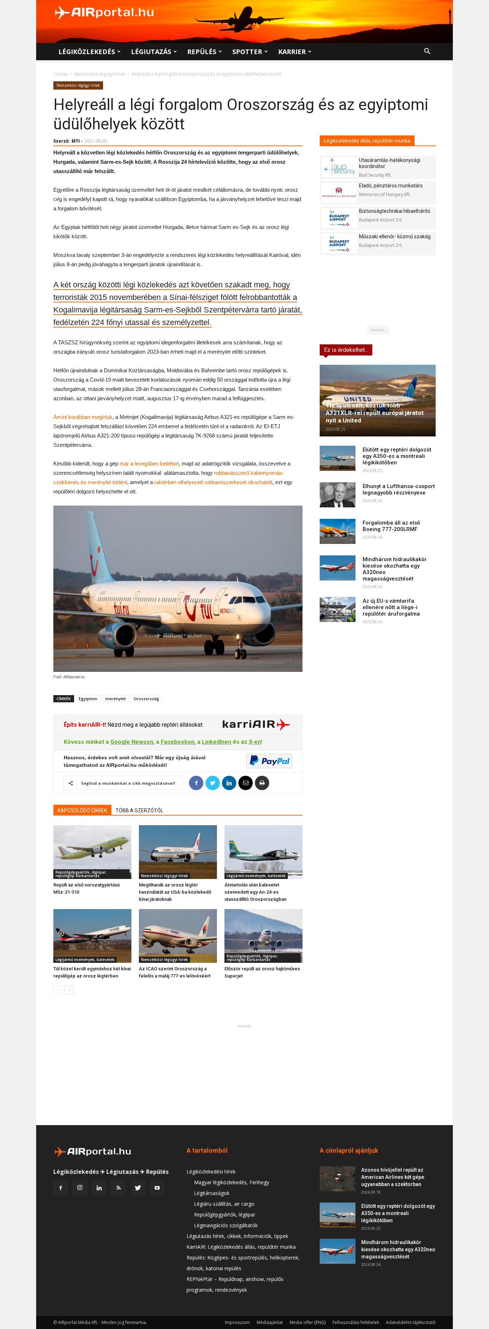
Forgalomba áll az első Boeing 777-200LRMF (391, 526)
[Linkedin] (99, 1188)
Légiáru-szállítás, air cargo (224, 1203)
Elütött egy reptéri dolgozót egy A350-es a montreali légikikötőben (397, 456)
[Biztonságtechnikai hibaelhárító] (339, 218)
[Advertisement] (244, 1074)
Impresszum (237, 1322)
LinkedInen (216, 741)
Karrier (292, 51)
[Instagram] (80, 1188)
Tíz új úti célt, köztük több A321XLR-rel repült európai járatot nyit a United (375, 413)
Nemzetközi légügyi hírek (99, 74)
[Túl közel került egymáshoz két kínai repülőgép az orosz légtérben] (92, 936)
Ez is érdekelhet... (346, 349)
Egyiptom (88, 698)
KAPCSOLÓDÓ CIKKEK (82, 810)
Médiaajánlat (270, 1322)
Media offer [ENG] (308, 1322)
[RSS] (118, 1188)
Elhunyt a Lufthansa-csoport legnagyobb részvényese (399, 489)
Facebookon (177, 741)
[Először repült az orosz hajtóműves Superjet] (263, 936)
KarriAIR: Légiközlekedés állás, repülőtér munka (241, 1246)
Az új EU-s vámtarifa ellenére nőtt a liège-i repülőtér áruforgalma (391, 607)
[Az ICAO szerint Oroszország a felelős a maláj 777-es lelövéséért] (178, 936)
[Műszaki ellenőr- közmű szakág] (339, 243)
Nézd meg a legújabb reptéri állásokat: (154, 724)
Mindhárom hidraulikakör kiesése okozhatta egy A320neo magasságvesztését (398, 1249)
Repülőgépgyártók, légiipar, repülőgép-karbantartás (81, 874)
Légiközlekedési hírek (211, 1171)
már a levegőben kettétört (149, 463)
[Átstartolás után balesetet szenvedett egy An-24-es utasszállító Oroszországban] (263, 852)
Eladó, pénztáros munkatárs (391, 185)
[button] (427, 52)
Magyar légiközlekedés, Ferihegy (231, 1182)
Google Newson (131, 741)
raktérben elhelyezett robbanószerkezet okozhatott (213, 482)
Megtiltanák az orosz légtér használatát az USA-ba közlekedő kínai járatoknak (175, 892)
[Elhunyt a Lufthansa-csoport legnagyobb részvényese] (337, 494)
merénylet (115, 698)
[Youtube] (157, 1188)
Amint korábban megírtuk (82, 417)
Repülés (201, 51)
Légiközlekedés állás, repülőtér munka (367, 141)
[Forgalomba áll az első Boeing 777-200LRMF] (337, 531)
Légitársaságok (211, 1193)
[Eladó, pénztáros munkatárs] (339, 192)
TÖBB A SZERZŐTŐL (139, 810)
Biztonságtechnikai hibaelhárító (394, 211)
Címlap (60, 74)
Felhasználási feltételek (356, 1322)
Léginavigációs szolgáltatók (226, 1225)
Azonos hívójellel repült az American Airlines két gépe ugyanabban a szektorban (392, 1177)
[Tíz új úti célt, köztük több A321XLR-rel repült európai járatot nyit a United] (378, 400)
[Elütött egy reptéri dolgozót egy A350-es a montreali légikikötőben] (337, 458)
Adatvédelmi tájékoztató (411, 1322)
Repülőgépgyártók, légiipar (224, 1214)
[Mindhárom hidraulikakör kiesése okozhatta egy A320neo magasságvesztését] (337, 567)
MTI (76, 141)
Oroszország (146, 698)
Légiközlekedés (86, 51)
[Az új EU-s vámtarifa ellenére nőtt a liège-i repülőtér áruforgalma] (337, 609)
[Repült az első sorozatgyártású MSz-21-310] (92, 852)
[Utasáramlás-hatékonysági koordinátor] (339, 167)
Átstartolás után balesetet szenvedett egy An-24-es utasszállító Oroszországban (255, 892)
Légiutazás (151, 51)
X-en (255, 741)
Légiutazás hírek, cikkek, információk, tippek (237, 1236)
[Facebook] (60, 1188)
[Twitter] (138, 1188)
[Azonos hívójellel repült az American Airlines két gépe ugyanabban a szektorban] (337, 1178)
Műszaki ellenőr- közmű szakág (395, 236)
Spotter (247, 51)
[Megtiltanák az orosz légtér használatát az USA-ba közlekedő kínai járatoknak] (178, 852)
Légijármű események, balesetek (256, 875)
